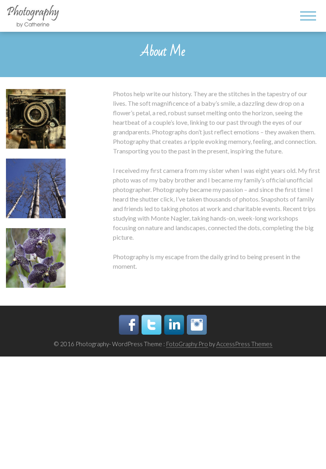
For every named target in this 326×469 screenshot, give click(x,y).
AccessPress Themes (244, 343)
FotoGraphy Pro (187, 343)
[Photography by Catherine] (35, 15)
